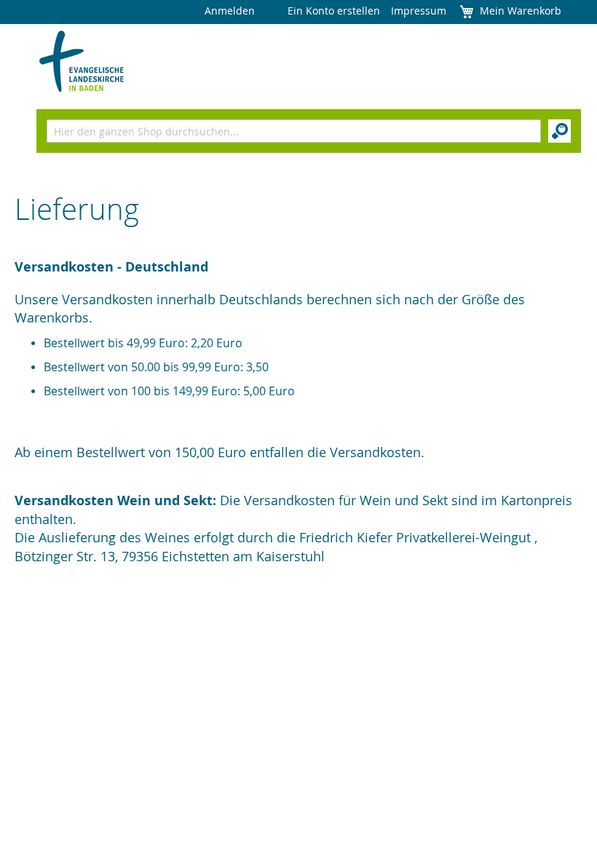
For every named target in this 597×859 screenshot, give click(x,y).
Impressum (418, 10)
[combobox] (294, 131)
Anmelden (230, 10)
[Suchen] (559, 131)
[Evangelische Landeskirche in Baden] (81, 62)
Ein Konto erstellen (334, 10)
